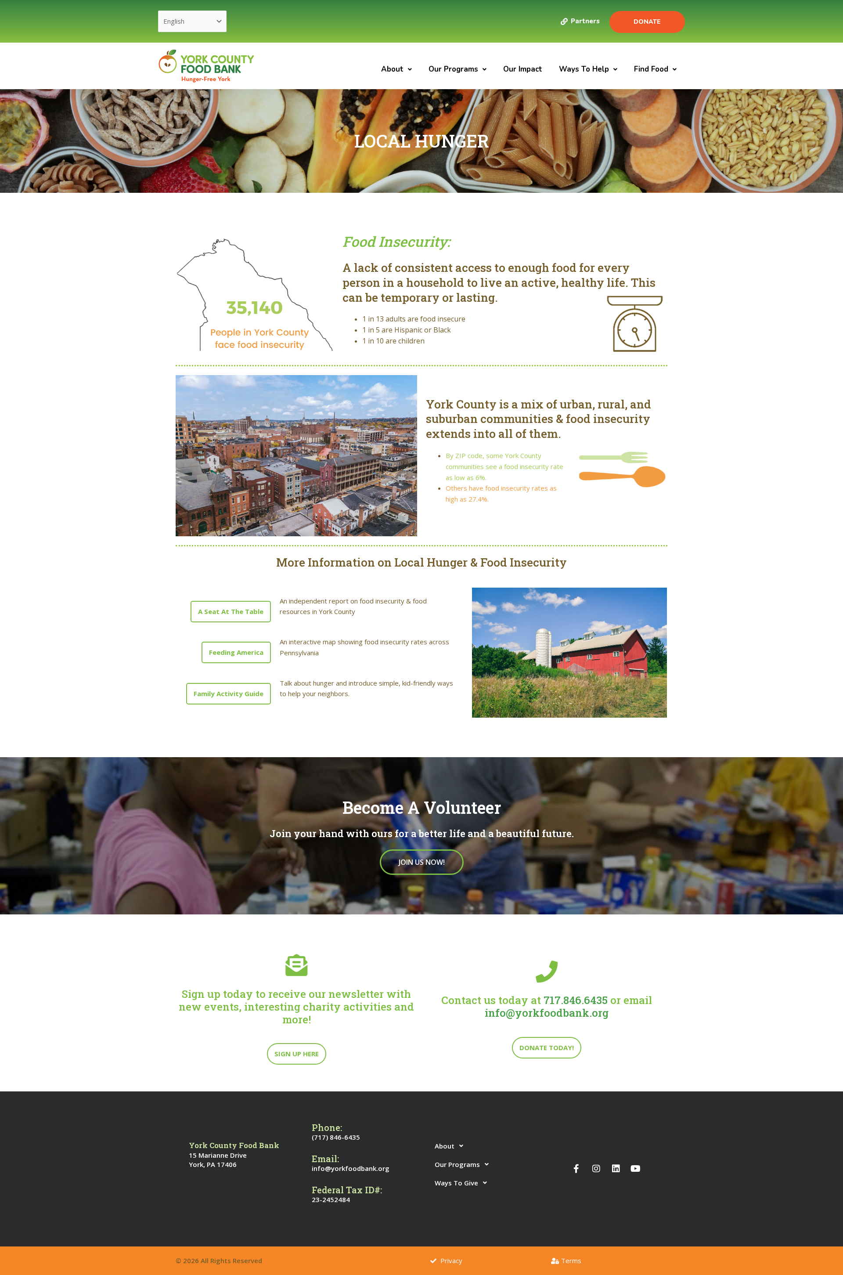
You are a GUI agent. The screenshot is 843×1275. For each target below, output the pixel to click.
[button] (396, 69)
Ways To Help (584, 69)
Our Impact (522, 69)
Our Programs (453, 69)
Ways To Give (456, 1182)
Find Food (651, 69)
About (392, 69)
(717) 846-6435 (336, 1137)
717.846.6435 (576, 1000)
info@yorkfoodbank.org (547, 1013)
